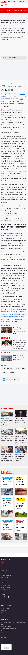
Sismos (20, 1)
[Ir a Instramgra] (8, 597)
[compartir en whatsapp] (8, 90)
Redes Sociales (5, 577)
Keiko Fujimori (11, 1)
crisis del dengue (11, 236)
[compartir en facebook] (2, 90)
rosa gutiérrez (20, 368)
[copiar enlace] (12, 90)
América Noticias (9, 84)
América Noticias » (6, 86)
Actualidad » (14, 86)
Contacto (3, 637)
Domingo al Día (6, 589)
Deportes (3, 612)
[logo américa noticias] (6, 5)
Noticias (3, 610)
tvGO (2, 614)
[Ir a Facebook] (2, 597)
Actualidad (4, 570)
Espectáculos (5, 573)
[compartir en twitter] (5, 90)
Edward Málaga (7, 368)
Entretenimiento (5, 608)
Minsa (4, 372)
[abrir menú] (2, 5)
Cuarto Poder (5, 587)
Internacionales (6, 575)
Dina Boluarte (5, 32)
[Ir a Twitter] (5, 597)
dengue (12, 372)
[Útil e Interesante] (14, 472)
